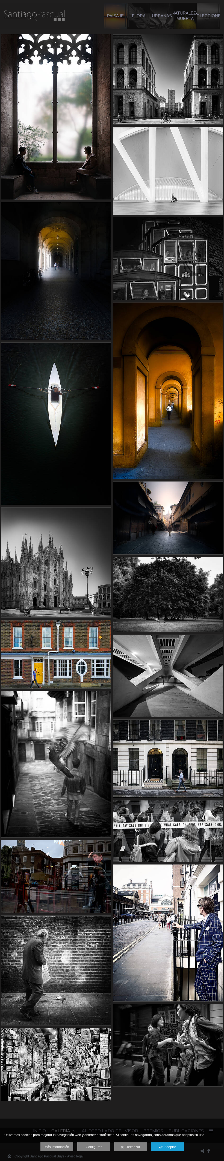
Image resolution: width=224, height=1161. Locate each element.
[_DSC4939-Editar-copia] (56, 424)
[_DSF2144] (168, 933)
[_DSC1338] (56, 654)
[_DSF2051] (56, 876)
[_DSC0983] (168, 594)
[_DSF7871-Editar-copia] (56, 117)
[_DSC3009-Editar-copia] (168, 676)
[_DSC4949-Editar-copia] (168, 518)
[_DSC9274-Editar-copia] (168, 171)
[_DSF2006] (168, 759)
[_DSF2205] (168, 1045)
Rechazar (132, 1147)
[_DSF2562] (56, 1064)
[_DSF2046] (168, 831)
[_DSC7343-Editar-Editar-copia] (168, 258)
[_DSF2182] (56, 970)
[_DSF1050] (56, 764)
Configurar (94, 1147)
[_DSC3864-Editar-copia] (168, 79)
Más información (57, 1147)
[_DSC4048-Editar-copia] (56, 271)
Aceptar (169, 1147)
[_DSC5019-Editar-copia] (168, 391)
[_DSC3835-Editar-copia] (56, 562)
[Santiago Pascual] (34, 18)
